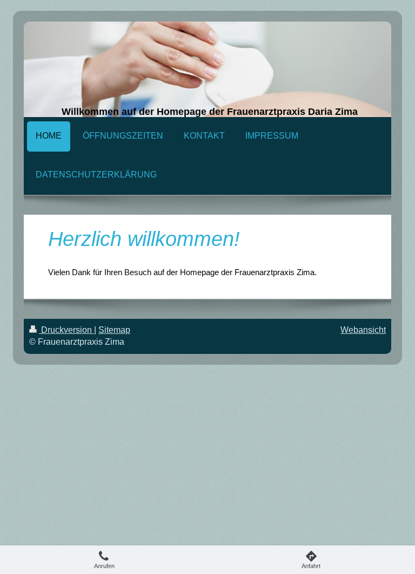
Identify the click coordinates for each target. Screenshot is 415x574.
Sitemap (114, 329)
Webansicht (363, 329)
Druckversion (66, 329)
